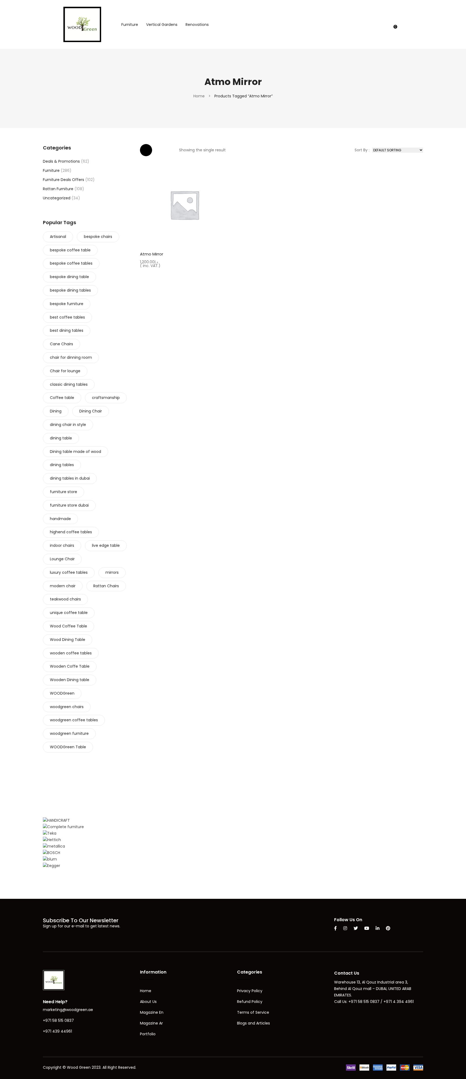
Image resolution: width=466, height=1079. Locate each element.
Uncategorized (56, 198)
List (162, 150)
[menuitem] (129, 24)
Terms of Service (253, 1012)
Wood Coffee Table (68, 626)
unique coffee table (69, 612)
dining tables (62, 464)
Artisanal (58, 236)
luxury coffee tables (69, 572)
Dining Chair (90, 411)
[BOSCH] (51, 852)
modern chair (63, 586)
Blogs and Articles (253, 1023)
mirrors (112, 572)
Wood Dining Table (67, 639)
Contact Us (346, 973)
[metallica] (54, 846)
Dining (55, 411)
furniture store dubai (69, 505)
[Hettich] (52, 839)
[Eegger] (51, 865)
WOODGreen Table (68, 747)
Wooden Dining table (69, 679)
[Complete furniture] (63, 826)
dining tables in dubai (70, 478)
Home (199, 96)
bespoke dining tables (70, 290)
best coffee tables (67, 317)
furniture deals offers (63, 179)
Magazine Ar (151, 1023)
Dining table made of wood (75, 451)
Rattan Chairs (106, 586)
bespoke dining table (69, 276)
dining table (61, 438)
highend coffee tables (71, 532)
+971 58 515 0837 (58, 1020)
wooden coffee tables (71, 653)
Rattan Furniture (58, 189)
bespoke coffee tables (71, 263)
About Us (148, 1001)
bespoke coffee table (70, 250)
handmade (60, 518)
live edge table (106, 545)
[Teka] (49, 833)
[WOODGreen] (82, 24)
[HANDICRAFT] (56, 820)
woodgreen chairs (67, 706)
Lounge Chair (62, 559)
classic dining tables (69, 384)
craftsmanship (106, 397)
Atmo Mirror (151, 254)
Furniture (51, 170)
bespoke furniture (66, 303)
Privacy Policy (249, 990)
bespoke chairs (98, 236)
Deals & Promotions (61, 161)
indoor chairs (62, 545)
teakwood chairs (65, 599)
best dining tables (66, 330)
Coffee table (62, 397)
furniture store (63, 491)
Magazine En (151, 1012)
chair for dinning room (71, 357)
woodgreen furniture (69, 733)
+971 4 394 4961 (398, 1001)
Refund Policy (249, 1001)
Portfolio (148, 1034)
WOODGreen (62, 693)
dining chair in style (68, 424)
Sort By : (362, 150)
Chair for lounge (65, 371)
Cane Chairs (61, 344)
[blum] (50, 859)
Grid (146, 150)
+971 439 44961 (57, 1031)
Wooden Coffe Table (70, 666)
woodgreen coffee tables (74, 720)
